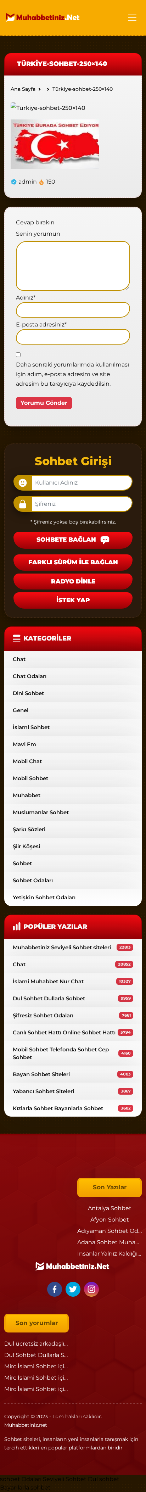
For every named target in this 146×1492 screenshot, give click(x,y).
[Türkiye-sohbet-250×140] (48, 107)
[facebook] (55, 1288)
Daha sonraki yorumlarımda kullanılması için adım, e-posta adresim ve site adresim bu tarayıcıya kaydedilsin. (72, 374)
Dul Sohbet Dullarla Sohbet (72, 998)
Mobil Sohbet (30, 778)
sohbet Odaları (20, 1479)
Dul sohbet (103, 1479)
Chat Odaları (29, 676)
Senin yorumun (38, 233)
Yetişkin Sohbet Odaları (44, 897)
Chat (19, 659)
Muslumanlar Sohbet (41, 812)
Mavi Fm (24, 744)
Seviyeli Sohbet (65, 1479)
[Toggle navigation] (132, 17)
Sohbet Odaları (33, 880)
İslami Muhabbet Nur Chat (72, 981)
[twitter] (74, 1288)
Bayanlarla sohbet (25, 1487)
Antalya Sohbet (109, 1208)
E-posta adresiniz (41, 324)
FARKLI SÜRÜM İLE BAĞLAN (73, 562)
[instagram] (91, 1288)
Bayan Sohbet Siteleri (72, 1074)
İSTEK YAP (73, 600)
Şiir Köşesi (26, 846)
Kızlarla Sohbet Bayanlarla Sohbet (72, 1108)
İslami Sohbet (31, 727)
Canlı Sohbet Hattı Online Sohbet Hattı (72, 1032)
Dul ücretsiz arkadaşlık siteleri (46, 1343)
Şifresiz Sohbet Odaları (72, 1015)
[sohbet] (43, 17)
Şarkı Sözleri (29, 829)
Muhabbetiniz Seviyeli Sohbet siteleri (72, 947)
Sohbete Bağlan (67, 539)
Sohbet (22, 863)
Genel (20, 710)
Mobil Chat (27, 761)
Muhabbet (26, 795)
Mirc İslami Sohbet (30, 1366)
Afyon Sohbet (109, 1219)
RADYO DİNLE (73, 581)
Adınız (25, 297)
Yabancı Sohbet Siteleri (72, 1091)
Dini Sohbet (28, 693)
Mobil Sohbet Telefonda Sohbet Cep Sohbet (72, 1053)
